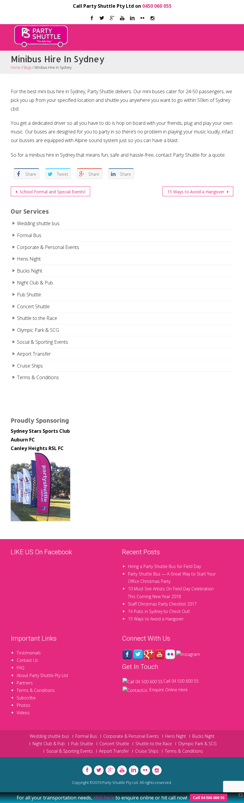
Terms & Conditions (38, 377)
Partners (25, 683)
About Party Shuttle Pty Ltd (42, 675)
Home (16, 67)
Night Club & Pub (35, 282)
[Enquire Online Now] (135, 689)
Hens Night (29, 259)
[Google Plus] (111, 18)
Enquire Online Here (168, 689)
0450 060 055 (156, 6)
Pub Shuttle (29, 294)
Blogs (28, 67)
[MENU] (227, 32)
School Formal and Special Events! (51, 191)
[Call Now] (142, 681)
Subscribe (26, 698)
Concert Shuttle (33, 306)
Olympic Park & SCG (38, 330)
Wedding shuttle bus (38, 223)
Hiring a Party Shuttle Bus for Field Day (164, 566)
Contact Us (27, 660)
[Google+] (148, 654)
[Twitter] (101, 18)
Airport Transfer (34, 354)
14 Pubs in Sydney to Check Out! (159, 611)
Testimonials (29, 653)
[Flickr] (142, 18)
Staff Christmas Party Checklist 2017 (162, 604)
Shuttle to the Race (37, 318)
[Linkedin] (132, 18)
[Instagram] (188, 654)
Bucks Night (29, 270)
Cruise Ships (30, 365)
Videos (23, 712)
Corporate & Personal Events (48, 247)
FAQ (20, 667)
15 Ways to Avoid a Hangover (196, 191)
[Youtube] (122, 18)
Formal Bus (29, 235)
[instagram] (152, 18)
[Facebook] (91, 18)
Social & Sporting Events (42, 342)
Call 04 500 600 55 (181, 681)
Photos (23, 705)
